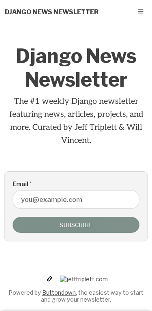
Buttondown (59, 292)
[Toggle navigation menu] (140, 11)
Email (22, 183)
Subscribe (76, 224)
